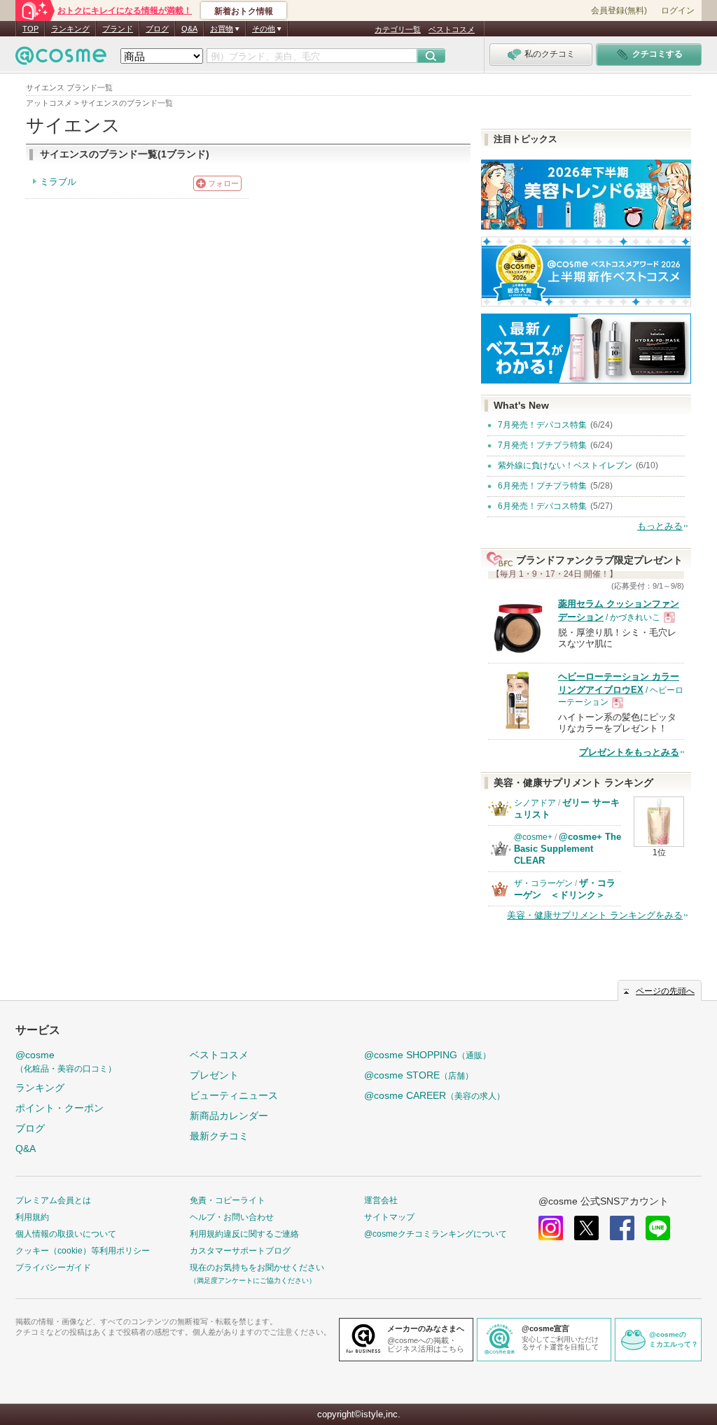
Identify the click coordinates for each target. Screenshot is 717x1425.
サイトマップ (389, 1217)
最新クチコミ (219, 1136)
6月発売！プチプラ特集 (542, 486)
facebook (622, 1228)
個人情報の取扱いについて (65, 1234)
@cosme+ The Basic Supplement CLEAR (567, 848)
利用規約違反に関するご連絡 (244, 1234)
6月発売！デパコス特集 (542, 506)
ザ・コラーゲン (543, 883)
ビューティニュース (234, 1095)
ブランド (117, 28)
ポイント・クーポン (59, 1108)
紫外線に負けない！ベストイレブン (565, 465)
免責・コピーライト (227, 1200)
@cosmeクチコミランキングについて (435, 1234)
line (658, 1228)
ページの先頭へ (665, 991)
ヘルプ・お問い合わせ (232, 1217)
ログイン (678, 10)
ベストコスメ (452, 29)
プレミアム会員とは (53, 1200)
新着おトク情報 (243, 11)
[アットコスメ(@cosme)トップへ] (60, 59)
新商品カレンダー (229, 1115)
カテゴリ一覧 (398, 29)
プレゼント (214, 1075)
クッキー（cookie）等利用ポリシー (82, 1251)
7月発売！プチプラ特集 (542, 445)
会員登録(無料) (619, 10)
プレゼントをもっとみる (629, 752)
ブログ (157, 28)
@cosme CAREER (434, 1095)
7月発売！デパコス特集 (542, 425)
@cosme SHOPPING (427, 1054)
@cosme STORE (418, 1075)
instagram (550, 1228)
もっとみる (660, 526)
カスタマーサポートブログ (240, 1251)
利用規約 (32, 1217)
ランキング (70, 28)
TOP (30, 28)
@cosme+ (533, 837)
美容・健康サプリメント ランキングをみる (595, 915)
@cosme (65, 1061)
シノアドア (535, 803)
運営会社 (381, 1200)
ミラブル (58, 181)
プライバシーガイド (53, 1267)
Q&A (189, 28)
